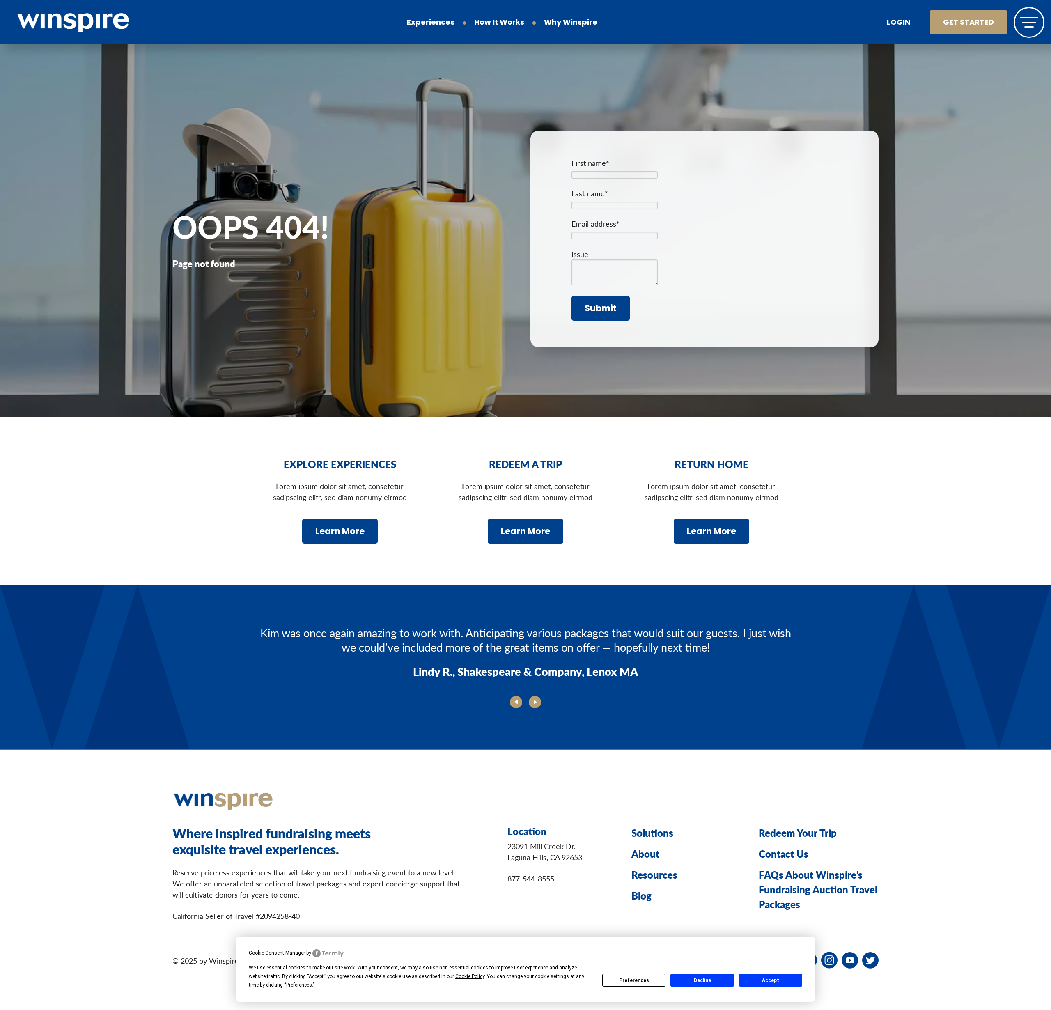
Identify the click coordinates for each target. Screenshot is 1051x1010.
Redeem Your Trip (798, 833)
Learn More (340, 532)
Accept (770, 980)
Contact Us (783, 854)
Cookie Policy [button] (469, 976)
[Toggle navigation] (1029, 22)
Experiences (430, 23)
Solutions (652, 833)
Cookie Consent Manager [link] (277, 953)
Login (898, 23)
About (645, 854)
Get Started (968, 23)
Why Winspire (570, 23)
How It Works (499, 23)
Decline (702, 980)
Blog (641, 895)
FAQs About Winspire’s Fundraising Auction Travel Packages (818, 889)
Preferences (634, 980)
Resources (654, 874)
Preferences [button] (299, 985)
